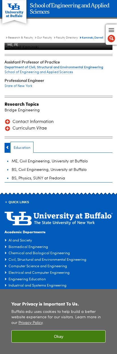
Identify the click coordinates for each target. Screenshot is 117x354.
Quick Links (19, 202)
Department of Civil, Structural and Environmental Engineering (54, 67)
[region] (58, 321)
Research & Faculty (20, 37)
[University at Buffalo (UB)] (14, 8)
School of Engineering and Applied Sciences (39, 72)
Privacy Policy (30, 323)
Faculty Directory (67, 37)
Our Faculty (44, 37)
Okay (58, 336)
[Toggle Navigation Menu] (111, 34)
